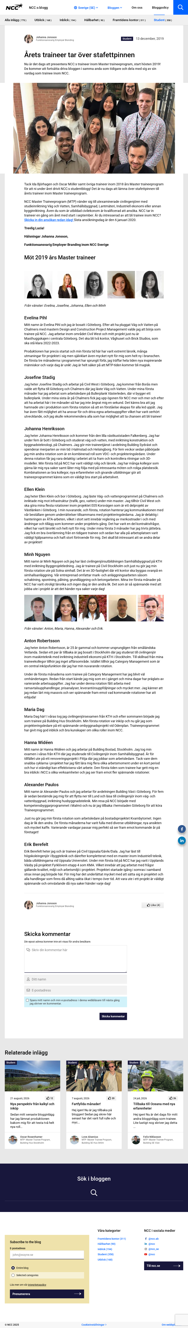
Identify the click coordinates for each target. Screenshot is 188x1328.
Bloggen (113, 8)
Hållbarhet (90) (106, 1244)
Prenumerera (21, 1294)
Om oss (137, 7)
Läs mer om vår (28, 1284)
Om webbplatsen (171, 1324)
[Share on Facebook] (182, 829)
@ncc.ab (154, 1238)
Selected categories (27, 1275)
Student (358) (106, 1254)
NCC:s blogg (38, 8)
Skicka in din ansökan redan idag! (49, 220)
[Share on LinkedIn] (182, 840)
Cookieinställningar (93, 1324)
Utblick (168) (105, 1259)
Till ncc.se (153, 1266)
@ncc (152, 1244)
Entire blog (22, 1267)
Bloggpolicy (160, 7)
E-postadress (17, 1248)
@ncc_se (154, 1249)
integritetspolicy (37, 1284)
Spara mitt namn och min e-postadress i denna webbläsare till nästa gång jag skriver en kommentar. (75, 1002)
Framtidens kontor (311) (112, 1238)
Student (127, 38)
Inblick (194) (105, 1249)
